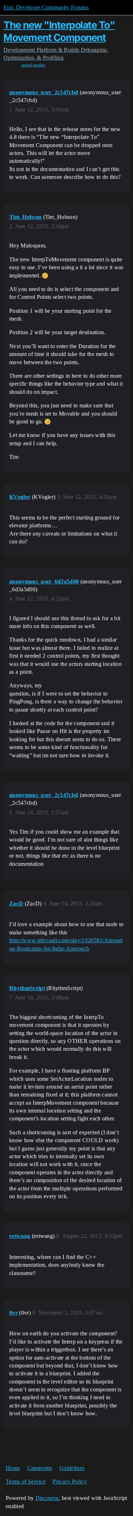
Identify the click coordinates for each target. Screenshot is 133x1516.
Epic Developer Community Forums (46, 7)
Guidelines (71, 1468)
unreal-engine (33, 64)
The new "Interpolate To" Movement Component (59, 31)
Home (13, 1468)
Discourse (47, 1498)
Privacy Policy (69, 1482)
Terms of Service (25, 1482)
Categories (39, 1468)
